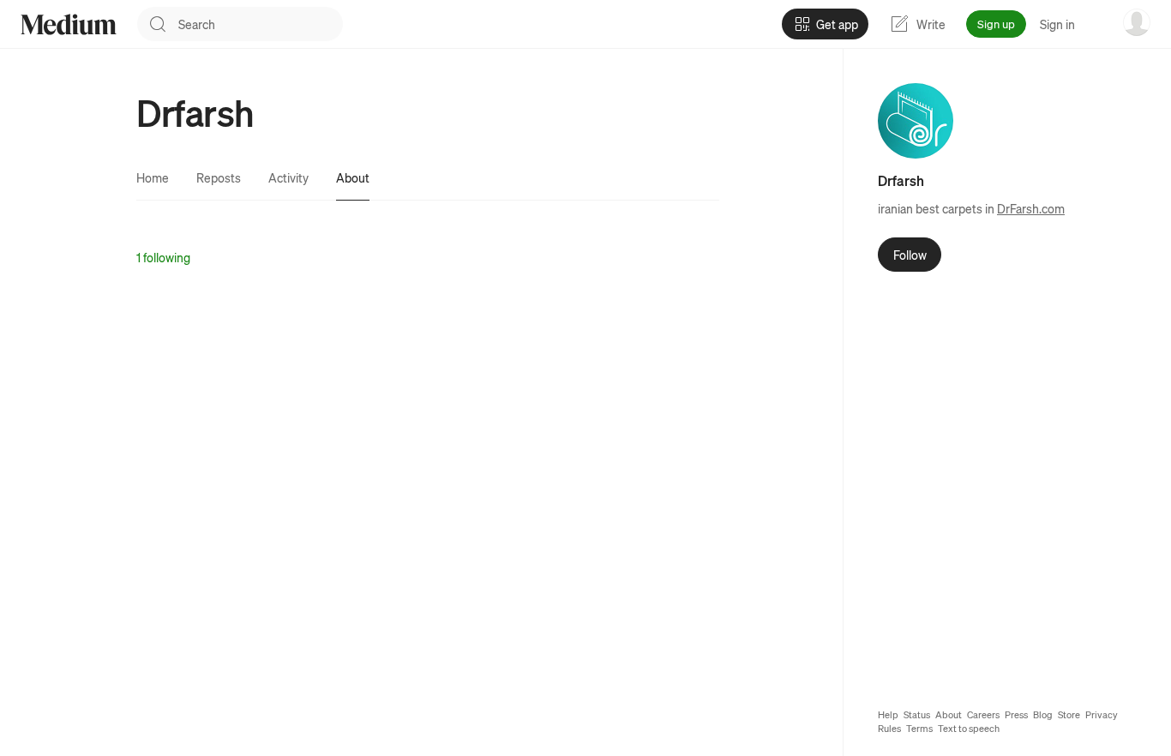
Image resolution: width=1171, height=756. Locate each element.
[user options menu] (1136, 22)
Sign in (1057, 24)
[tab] (152, 177)
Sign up (996, 23)
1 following (163, 257)
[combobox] (260, 24)
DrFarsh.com (1031, 208)
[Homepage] (69, 24)
